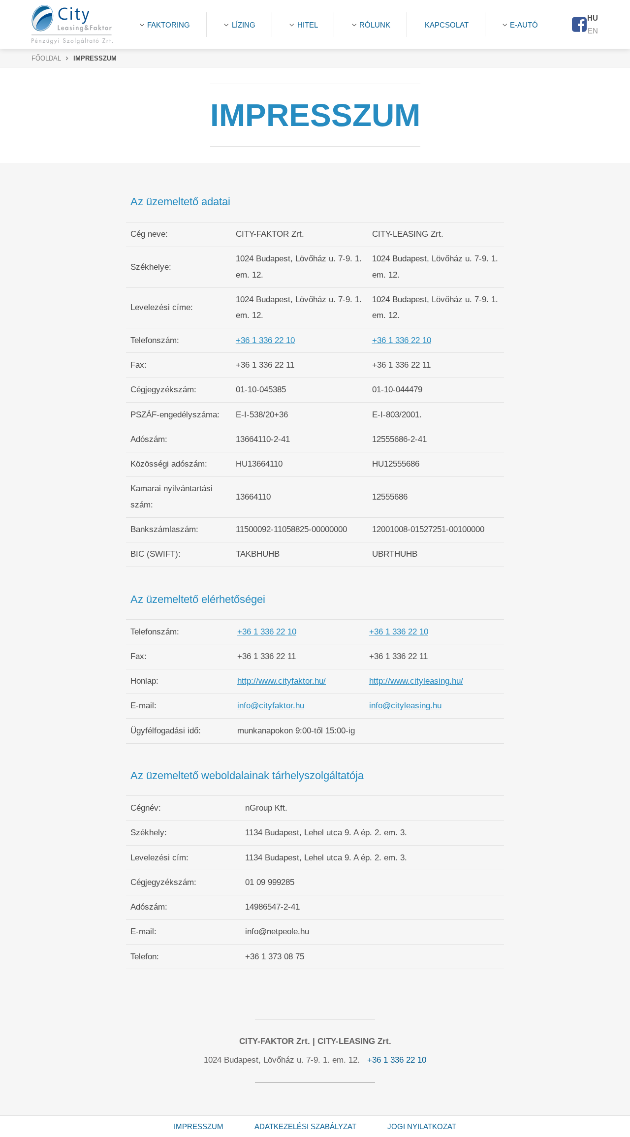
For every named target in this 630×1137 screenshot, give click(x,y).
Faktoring (168, 25)
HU (592, 18)
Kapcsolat (447, 25)
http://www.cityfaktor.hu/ (281, 681)
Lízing (243, 25)
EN (593, 31)
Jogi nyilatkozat (421, 1126)
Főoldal (46, 58)
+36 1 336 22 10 (265, 340)
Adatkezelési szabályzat (305, 1126)
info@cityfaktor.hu (270, 705)
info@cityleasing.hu (405, 705)
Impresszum (198, 1126)
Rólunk (374, 25)
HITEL (307, 25)
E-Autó (524, 25)
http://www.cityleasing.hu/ (416, 681)
